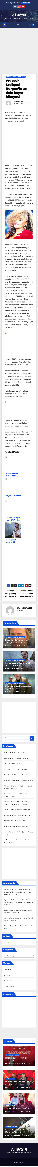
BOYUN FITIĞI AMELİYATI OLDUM (15, 821)
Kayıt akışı (7, 975)
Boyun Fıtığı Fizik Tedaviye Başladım (16, 826)
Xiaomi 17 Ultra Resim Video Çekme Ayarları (18, 809)
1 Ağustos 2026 (13, 1111)
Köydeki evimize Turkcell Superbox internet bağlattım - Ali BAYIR (19, 902)
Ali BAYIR (19, 15)
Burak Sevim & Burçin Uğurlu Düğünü (16, 758)
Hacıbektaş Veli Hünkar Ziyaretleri (15, 752)
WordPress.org (9, 986)
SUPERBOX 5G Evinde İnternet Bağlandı (17, 890)
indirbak (16, 1162)
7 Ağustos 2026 (13, 1087)
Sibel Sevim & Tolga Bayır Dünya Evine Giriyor (19, 780)
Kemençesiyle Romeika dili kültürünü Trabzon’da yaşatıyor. (17, 665)
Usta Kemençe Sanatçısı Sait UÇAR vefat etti (18, 687)
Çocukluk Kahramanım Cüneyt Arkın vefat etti (16, 641)
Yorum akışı (7, 981)
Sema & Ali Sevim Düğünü (12, 763)
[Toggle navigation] (18, 24)
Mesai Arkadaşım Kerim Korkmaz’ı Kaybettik (18, 815)
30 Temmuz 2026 (13, 1135)
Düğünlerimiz (10, 1079)
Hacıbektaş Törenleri (12, 1055)
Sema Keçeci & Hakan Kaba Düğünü (15, 775)
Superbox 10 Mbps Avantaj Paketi (15, 900)
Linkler (22, 1162)
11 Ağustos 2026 (14, 1063)
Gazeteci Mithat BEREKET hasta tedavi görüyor (26, 593)
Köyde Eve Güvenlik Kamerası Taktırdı (16, 769)
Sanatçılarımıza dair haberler (15, 76)
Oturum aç (7, 969)
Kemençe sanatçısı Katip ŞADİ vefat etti (10, 593)
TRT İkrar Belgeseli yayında (12, 926)
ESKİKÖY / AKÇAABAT (11, 1126)
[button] (30, 25)
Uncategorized (10, 1105)
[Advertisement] (19, 54)
